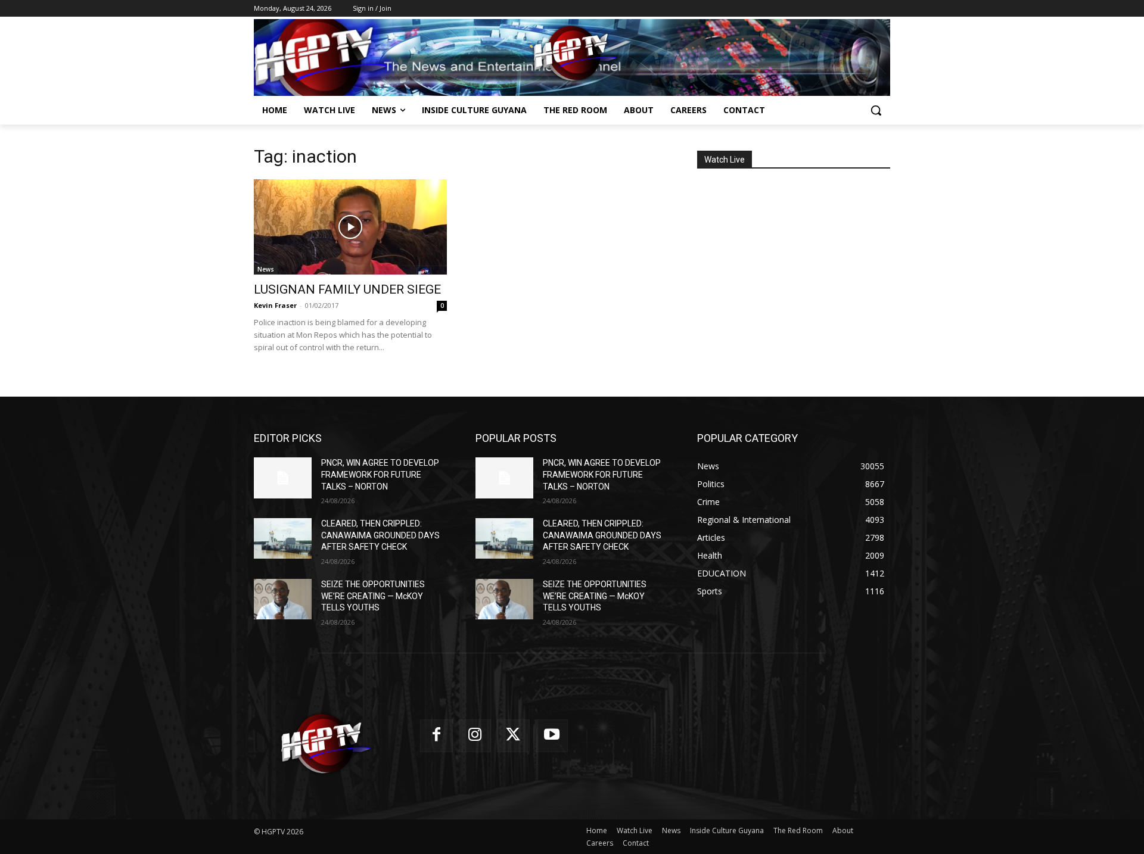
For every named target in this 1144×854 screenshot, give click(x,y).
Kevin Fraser (275, 305)
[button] (876, 110)
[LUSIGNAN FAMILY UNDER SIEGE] (350, 227)
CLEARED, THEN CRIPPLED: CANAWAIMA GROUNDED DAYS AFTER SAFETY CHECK (380, 535)
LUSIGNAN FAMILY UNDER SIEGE (347, 289)
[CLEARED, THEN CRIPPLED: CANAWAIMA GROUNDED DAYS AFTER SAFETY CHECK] (283, 538)
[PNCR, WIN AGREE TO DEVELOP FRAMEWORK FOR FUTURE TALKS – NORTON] (283, 477)
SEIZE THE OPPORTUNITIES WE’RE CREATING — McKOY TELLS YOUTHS (373, 595)
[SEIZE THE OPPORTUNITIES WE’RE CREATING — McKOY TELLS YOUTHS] (283, 599)
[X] (513, 735)
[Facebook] (436, 735)
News (265, 269)
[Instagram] (475, 735)
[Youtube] (552, 735)
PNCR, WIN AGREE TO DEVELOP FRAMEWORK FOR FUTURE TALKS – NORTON (380, 474)
